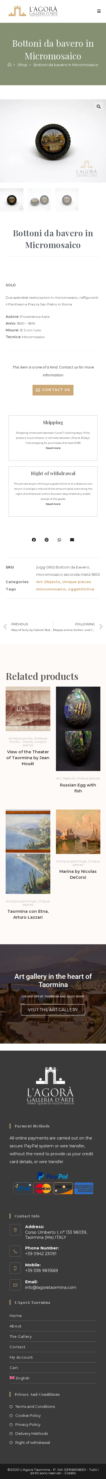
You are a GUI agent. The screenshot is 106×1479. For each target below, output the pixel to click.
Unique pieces (76, 581)
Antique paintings (21, 901)
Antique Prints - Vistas (28, 740)
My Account (21, 1357)
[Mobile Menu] (99, 11)
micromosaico (51, 589)
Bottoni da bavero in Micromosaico (66, 64)
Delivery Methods (31, 1433)
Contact (18, 1347)
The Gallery (21, 1336)
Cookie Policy (28, 1415)
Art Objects (48, 581)
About (16, 1326)
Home (16, 1315)
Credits (70, 1473)
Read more (53, 447)
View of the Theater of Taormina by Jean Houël (27, 757)
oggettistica (81, 589)
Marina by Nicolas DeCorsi (78, 874)
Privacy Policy (27, 1424)
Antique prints (20, 738)
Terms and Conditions (35, 1406)
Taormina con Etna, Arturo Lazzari (28, 914)
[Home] (9, 64)
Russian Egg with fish (78, 788)
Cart (14, 1367)
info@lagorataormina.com (50, 1287)
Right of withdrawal (32, 1442)
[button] (98, 106)
